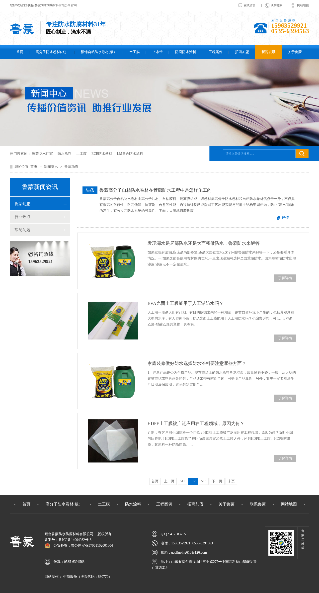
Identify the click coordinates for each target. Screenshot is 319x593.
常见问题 (22, 230)
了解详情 (285, 278)
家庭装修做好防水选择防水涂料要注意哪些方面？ (197, 363)
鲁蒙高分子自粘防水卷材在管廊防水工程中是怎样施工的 (155, 190)
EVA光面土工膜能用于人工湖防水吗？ (186, 303)
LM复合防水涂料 (130, 154)
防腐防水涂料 (185, 52)
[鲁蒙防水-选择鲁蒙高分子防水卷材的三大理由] (22, 33)
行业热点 (22, 217)
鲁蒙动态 (71, 167)
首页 (19, 52)
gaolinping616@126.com (189, 552)
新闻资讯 (268, 52)
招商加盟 (242, 52)
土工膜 (134, 52)
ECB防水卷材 (101, 154)
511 (182, 481)
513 (203, 481)
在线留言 (250, 5)
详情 (285, 218)
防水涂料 (65, 154)
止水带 (157, 52)
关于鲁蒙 (295, 52)
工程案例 (216, 52)
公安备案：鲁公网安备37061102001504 (83, 545)
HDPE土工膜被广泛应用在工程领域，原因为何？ (196, 423)
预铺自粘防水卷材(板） (99, 52)
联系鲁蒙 (276, 5)
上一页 (169, 481)
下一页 (217, 481)
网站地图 (303, 5)
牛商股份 (69, 577)
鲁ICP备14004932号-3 (75, 540)
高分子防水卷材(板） (52, 52)
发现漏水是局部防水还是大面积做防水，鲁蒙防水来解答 (204, 243)
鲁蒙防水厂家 (42, 154)
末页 (231, 481)
